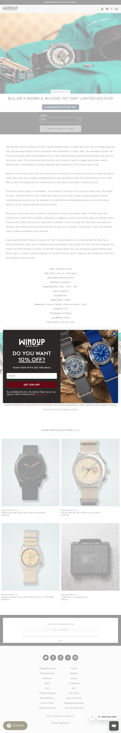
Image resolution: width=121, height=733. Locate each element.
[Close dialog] (114, 333)
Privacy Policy (42, 394)
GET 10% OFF (32, 384)
